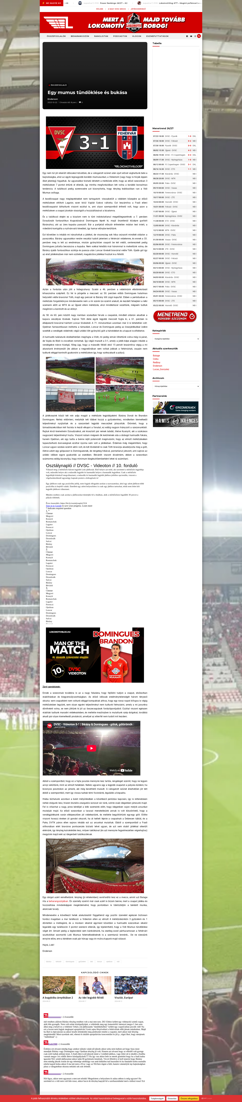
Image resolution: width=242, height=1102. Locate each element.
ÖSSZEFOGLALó (59, 85)
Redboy (156, 362)
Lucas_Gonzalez (161, 369)
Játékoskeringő (138, 9)
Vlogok (136, 36)
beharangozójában (58, 901)
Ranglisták (101, 36)
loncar (99, 962)
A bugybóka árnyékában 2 (58, 997)
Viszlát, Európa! (124, 997)
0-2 (189, 141)
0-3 (189, 155)
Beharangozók (80, 36)
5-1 (189, 164)
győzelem (82, 962)
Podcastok (120, 36)
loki (91, 962)
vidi (118, 962)
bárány (48, 962)
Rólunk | (101, 9)
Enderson (53, 99)
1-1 (189, 169)
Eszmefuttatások (157, 36)
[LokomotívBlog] (121, 22)
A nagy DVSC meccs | (118, 9)
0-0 (189, 145)
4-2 (189, 150)
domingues (70, 962)
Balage (156, 355)
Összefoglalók (56, 36)
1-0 (189, 136)
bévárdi (58, 962)
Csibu (156, 359)
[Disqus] (95, 1047)
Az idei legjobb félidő (91, 997)
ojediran (109, 962)
